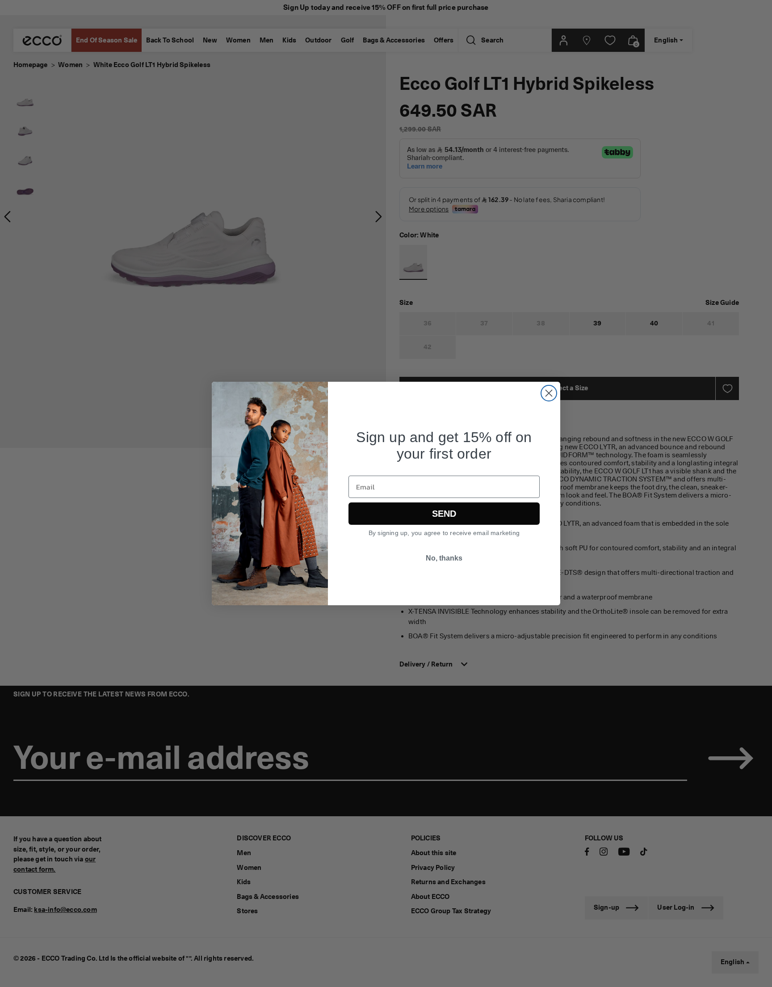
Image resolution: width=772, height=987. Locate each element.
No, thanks (444, 558)
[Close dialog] (549, 393)
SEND (444, 514)
